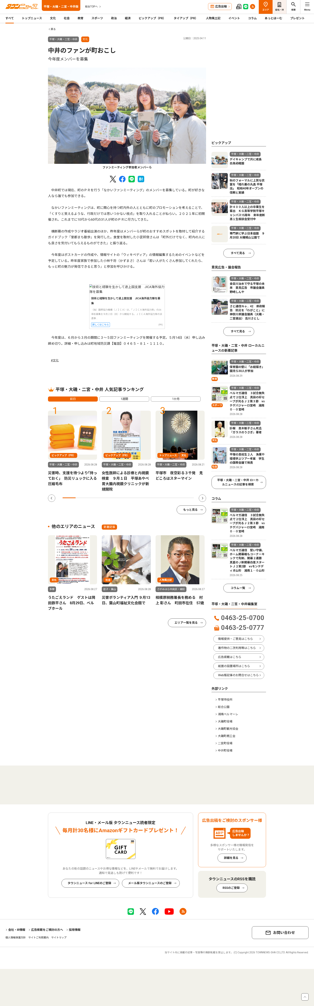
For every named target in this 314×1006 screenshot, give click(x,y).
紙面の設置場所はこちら (234, 666)
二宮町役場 (225, 743)
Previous (51, 498)
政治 (114, 18)
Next (202, 498)
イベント (234, 18)
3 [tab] (95, 497)
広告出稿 (221, 6)
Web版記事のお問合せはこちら (238, 675)
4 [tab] (108, 497)
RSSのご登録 (231, 888)
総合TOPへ (91, 6)
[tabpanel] (127, 119)
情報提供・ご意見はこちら (235, 639)
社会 (67, 18)
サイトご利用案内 (38, 937)
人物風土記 (213, 18)
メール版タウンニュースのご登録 (150, 883)
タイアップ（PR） (186, 18)
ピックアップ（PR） (152, 18)
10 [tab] (187, 497)
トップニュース (32, 18)
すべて (9, 18)
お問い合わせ (284, 932)
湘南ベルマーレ (228, 714)
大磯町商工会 (226, 736)
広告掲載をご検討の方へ (47, 930)
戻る (53, 29)
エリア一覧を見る (186, 622)
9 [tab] (174, 497)
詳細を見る (231, 858)
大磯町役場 (225, 721)
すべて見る (238, 253)
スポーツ (97, 18)
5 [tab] (121, 497)
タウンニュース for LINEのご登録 (89, 883)
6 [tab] (134, 497)
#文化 (55, 360)
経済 (128, 18)
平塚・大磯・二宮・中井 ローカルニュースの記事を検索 (238, 482)
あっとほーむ (273, 18)
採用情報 (74, 930)
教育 (80, 18)
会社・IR (279, 10)
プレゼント (297, 18)
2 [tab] (82, 497)
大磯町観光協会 (228, 728)
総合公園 (224, 707)
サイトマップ (59, 937)
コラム (252, 18)
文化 (53, 18)
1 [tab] (69, 497)
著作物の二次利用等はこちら (237, 648)
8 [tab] (161, 497)
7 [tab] (147, 497)
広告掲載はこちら (229, 657)
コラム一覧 (238, 588)
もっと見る (190, 509)
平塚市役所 (225, 699)
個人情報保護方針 (15, 937)
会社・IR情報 (16, 930)
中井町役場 (225, 750)
